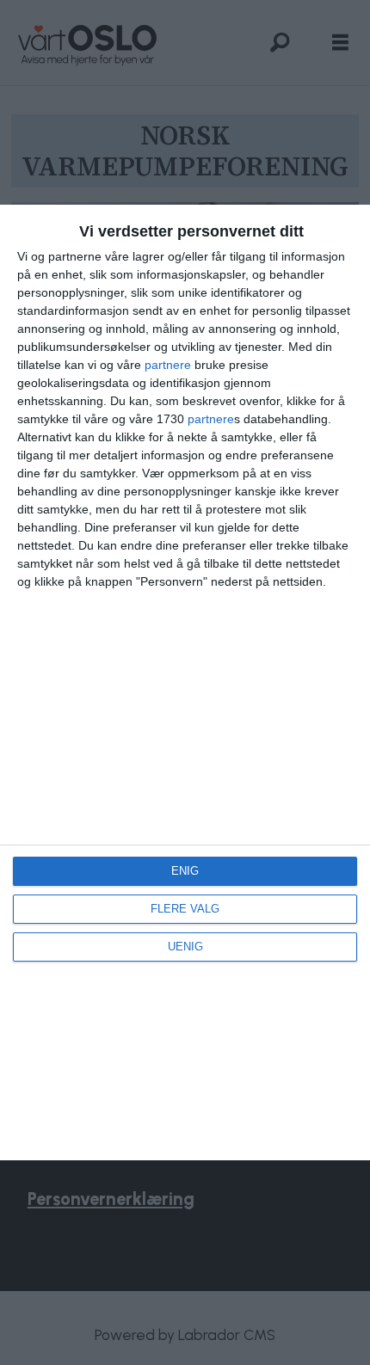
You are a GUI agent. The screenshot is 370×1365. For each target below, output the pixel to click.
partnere (168, 365)
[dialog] (185, 682)
